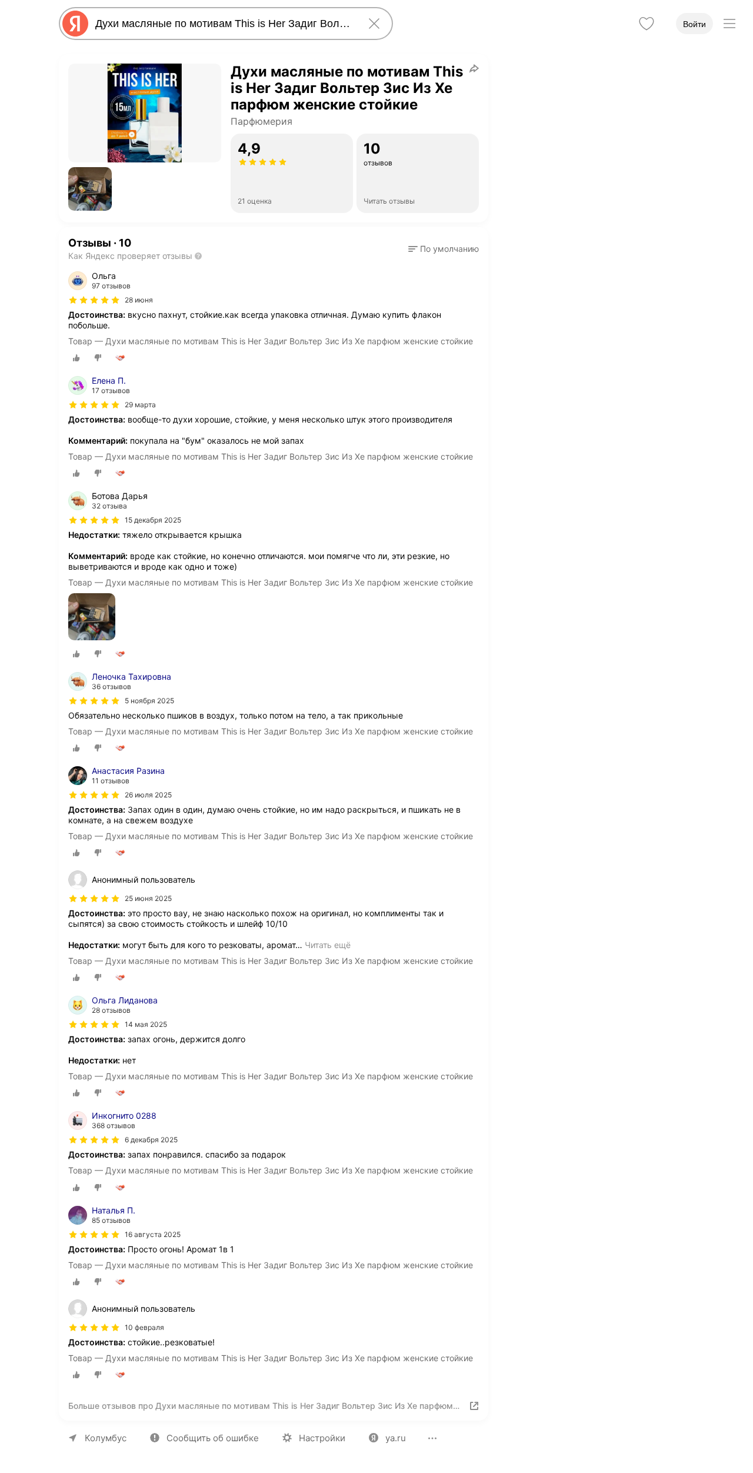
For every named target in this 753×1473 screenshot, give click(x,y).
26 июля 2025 (148, 794)
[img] (94, 300)
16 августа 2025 (153, 1234)
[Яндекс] (75, 23)
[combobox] (223, 23)
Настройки (322, 1438)
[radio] (76, 358)
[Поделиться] (474, 68)
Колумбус (105, 1438)
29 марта (140, 404)
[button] (90, 189)
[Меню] (729, 23)
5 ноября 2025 (149, 700)
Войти (694, 24)
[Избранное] (646, 23)
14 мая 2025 (146, 1024)
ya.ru (395, 1438)
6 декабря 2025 (151, 1139)
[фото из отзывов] (91, 617)
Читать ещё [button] (328, 945)
